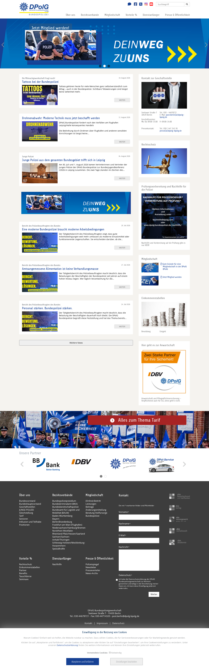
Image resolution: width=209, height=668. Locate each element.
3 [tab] (108, 66)
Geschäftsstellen (27, 506)
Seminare (23, 579)
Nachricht (124, 546)
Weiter (153, 594)
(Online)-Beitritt (93, 500)
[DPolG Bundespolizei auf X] (139, 4)
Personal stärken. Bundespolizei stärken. (47, 308)
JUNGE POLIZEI (26, 509)
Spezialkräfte (58, 548)
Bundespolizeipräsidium (64, 500)
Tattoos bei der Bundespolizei (40, 82)
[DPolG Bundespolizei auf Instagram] (145, 4)
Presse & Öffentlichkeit (177, 15)
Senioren (23, 518)
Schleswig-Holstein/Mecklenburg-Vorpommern (68, 544)
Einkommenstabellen (29, 567)
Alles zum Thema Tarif (139, 420)
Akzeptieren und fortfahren (83, 661)
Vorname (124, 511)
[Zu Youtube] (150, 4)
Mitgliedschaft (112, 15)
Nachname (125, 523)
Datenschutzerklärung (67, 645)
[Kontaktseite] (129, 4)
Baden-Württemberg (62, 515)
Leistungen (91, 503)
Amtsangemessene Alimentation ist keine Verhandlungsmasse (60, 269)
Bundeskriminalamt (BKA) (64, 503)
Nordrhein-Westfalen (62, 530)
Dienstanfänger (151, 15)
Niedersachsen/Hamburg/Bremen (68, 527)
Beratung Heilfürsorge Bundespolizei (96, 514)
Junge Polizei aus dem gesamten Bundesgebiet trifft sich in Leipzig (63, 160)
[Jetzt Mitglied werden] (150, 280)
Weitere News (76, 342)
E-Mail (122, 535)
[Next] (206, 45)
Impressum (102, 623)
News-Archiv (92, 573)
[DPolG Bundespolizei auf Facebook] (134, 4)
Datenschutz (125, 575)
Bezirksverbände (90, 15)
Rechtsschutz (25, 564)
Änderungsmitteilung (96, 509)
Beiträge (90, 506)
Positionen (24, 524)
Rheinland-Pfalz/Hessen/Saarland (68, 533)
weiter (122, 100)
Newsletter (91, 567)
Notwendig (116, 652)
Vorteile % (131, 15)
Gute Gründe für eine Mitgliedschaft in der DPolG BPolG (174, 266)
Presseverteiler (93, 570)
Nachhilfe (57, 564)
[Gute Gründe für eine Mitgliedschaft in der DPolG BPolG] (150, 267)
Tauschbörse (25, 576)
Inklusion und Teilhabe (30, 521)
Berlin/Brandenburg (62, 521)
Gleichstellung (26, 512)
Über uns (70, 15)
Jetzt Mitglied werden (172, 277)
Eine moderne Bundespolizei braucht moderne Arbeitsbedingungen (63, 229)
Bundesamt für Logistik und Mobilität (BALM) (65, 511)
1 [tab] (100, 66)
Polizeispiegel (92, 564)
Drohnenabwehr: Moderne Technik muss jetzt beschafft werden (61, 118)
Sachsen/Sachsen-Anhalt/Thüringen (61, 538)
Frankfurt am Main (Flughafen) (67, 524)
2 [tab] (104, 66)
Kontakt (88, 623)
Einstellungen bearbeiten (126, 661)
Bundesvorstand (27, 500)
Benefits (23, 573)
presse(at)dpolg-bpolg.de (171, 131)
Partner (22, 570)
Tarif (21, 515)
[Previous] (3, 45)
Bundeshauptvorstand (30, 503)
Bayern (55, 518)
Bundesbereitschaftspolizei (65, 506)
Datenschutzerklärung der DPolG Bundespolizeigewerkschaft (137, 580)
